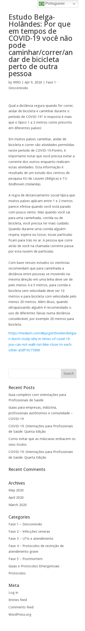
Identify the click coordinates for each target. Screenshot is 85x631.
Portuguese (54, 3)
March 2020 (17, 504)
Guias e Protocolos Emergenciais (34, 566)
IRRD (17, 82)
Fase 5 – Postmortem (25, 558)
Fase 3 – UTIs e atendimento (30, 538)
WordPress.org (19, 614)
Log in (13, 592)
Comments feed (21, 607)
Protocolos (17, 573)
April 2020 (16, 497)
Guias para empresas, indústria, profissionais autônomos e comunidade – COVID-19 (40, 413)
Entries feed (17, 600)
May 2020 (16, 490)
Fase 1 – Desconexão (25, 524)
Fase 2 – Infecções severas (29, 531)
